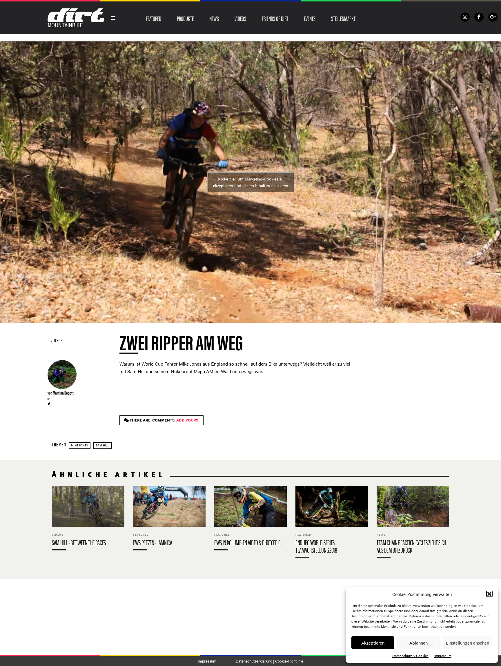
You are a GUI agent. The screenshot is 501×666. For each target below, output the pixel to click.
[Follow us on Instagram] (465, 17)
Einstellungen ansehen (467, 643)
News (214, 18)
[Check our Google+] (493, 17)
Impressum (442, 655)
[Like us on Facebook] (479, 17)
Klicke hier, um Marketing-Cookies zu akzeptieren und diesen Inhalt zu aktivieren (250, 182)
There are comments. (164, 420)
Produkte (185, 18)
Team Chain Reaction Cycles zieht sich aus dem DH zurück (413, 523)
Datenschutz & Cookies (410, 655)
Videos (240, 18)
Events (309, 18)
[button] (489, 594)
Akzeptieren (372, 643)
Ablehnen (418, 643)
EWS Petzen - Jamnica (169, 519)
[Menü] (113, 18)
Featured (153, 18)
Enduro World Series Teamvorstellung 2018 (331, 523)
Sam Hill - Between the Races (88, 519)
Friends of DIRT (275, 18)
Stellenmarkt (343, 18)
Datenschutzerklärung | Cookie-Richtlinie (269, 661)
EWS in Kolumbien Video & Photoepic (250, 519)
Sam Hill (102, 445)
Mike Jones (79, 445)
